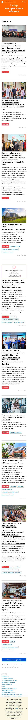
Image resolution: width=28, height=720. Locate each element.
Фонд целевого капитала (7, 690)
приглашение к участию (15, 432)
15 (15, 667)
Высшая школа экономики (10, 1)
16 (17, 667)
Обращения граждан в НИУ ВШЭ (9, 688)
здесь (10, 706)
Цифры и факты (5, 676)
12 (7, 667)
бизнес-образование (7, 322)
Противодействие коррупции (8, 692)
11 (5, 667)
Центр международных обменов (14, 8)
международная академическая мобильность (12, 572)
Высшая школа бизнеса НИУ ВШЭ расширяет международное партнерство (13, 226)
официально (20, 486)
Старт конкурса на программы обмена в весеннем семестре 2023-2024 (13, 417)
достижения (13, 316)
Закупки (3, 686)
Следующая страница (13, 660)
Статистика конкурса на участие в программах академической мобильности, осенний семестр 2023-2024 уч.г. (13, 104)
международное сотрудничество (10, 249)
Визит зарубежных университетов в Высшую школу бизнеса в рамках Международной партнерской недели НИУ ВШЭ (13, 48)
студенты (12, 641)
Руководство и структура (7, 678)
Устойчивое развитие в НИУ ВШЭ (9, 680)
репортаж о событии (15, 246)
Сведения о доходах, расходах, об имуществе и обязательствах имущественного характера (12, 695)
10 (3, 667)
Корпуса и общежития (7, 684)
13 (10, 667)
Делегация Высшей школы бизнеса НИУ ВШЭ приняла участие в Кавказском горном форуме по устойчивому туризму (13, 605)
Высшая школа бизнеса (7, 252)
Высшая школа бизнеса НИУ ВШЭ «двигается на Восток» (13, 461)
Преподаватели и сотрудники (8, 682)
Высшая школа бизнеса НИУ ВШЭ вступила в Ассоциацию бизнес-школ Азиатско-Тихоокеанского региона (13, 283)
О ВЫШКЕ (4, 674)
